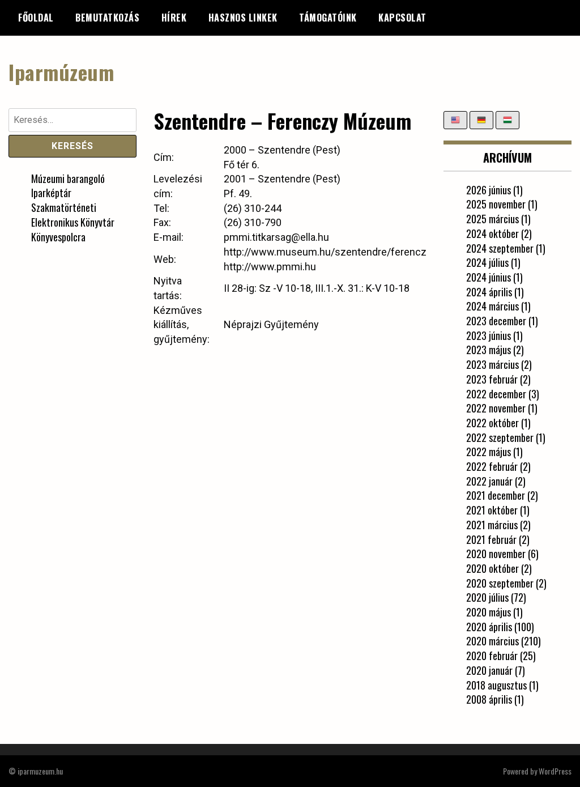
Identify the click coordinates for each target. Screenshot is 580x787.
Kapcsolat (402, 17)
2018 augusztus (496, 685)
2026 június (488, 189)
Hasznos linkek (243, 17)
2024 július (487, 262)
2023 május (488, 349)
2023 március (492, 364)
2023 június (488, 335)
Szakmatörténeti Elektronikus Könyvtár (72, 214)
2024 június (488, 277)
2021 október (492, 510)
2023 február (492, 379)
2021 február (491, 539)
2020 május (488, 612)
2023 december (496, 320)
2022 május (488, 451)
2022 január (489, 481)
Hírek (174, 17)
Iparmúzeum (61, 72)
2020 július (487, 597)
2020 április (489, 626)
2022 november (496, 408)
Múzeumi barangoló (68, 178)
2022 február (492, 466)
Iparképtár (51, 192)
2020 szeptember (500, 583)
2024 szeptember (500, 248)
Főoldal (36, 17)
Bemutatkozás (107, 17)
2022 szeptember (500, 437)
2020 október (492, 568)
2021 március (492, 524)
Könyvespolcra (58, 236)
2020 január (489, 670)
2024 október (492, 233)
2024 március (492, 306)
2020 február (492, 655)
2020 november (496, 553)
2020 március (492, 640)
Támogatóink (328, 17)
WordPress (555, 771)
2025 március (492, 218)
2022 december (496, 393)
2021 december (495, 495)
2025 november (496, 204)
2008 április (489, 699)
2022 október (492, 422)
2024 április (489, 291)
